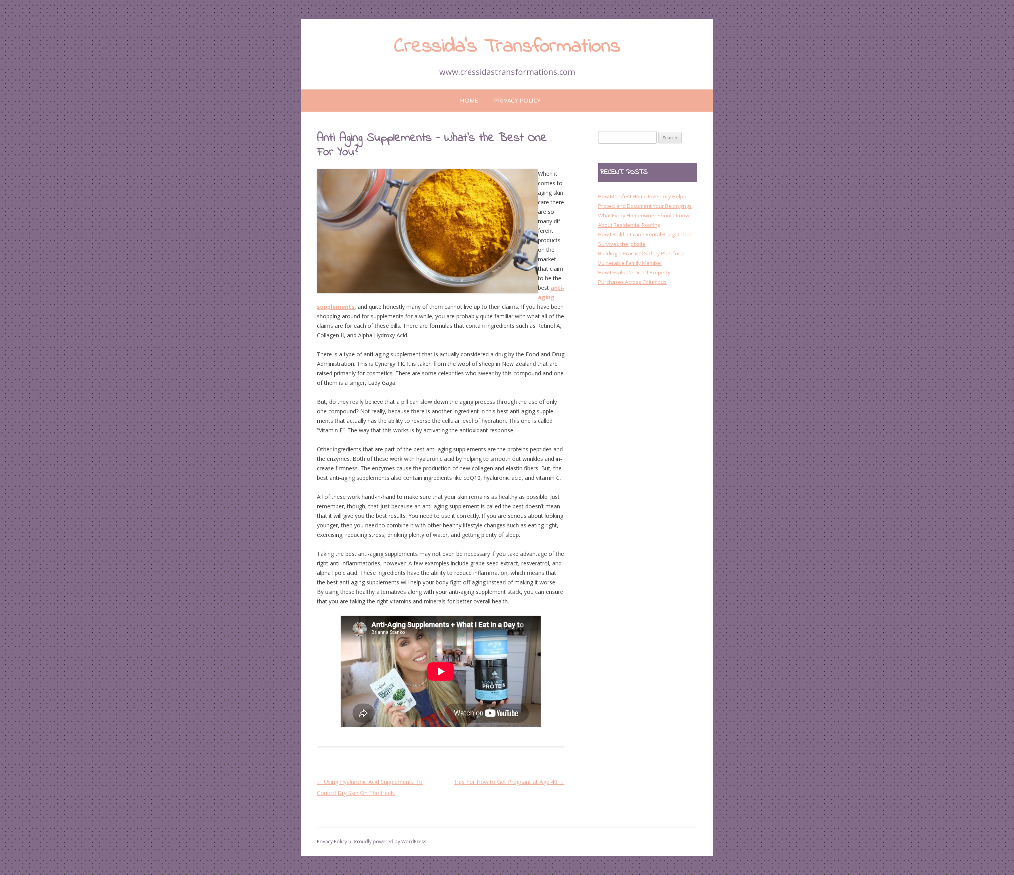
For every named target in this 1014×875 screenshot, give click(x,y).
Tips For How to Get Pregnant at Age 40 (509, 782)
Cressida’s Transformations (507, 46)
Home (469, 100)
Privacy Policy (517, 100)
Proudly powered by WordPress (390, 841)
